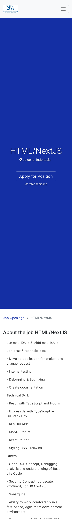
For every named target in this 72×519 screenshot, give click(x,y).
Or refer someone (36, 183)
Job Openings (13, 318)
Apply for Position (36, 176)
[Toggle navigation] (63, 9)
